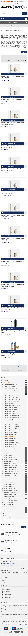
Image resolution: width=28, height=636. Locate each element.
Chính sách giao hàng (6, 592)
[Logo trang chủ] (14, 7)
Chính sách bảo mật (6, 595)
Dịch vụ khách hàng (6, 589)
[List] (18, 57)
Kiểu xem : (12, 57)
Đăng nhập (15, 3)
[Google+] (19, 632)
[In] (22, 632)
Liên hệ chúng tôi (5, 588)
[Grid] (16, 57)
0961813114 (14, 22)
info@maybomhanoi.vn (10, 563)
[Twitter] (15, 632)
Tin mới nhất (4, 602)
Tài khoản (14, 1)
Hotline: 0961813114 (6, 1)
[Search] (24, 13)
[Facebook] (17, 632)
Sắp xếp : (4, 60)
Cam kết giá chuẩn (6, 591)
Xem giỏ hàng (5, 582)
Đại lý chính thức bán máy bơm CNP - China (11, 613)
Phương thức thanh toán (7, 599)
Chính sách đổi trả (6, 597)
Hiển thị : (18, 60)
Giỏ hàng (20, 1)
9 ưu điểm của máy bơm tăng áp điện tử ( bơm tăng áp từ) (14, 605)
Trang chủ (3, 25)
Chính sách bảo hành (6, 594)
